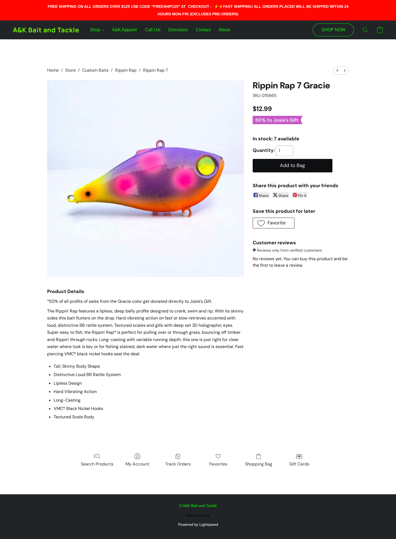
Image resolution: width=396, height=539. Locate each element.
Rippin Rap (126, 70)
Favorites (218, 464)
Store (70, 70)
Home (53, 70)
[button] (46, 30)
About (224, 29)
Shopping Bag (258, 464)
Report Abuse (198, 515)
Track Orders (178, 464)
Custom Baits (95, 70)
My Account (137, 464)
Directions (178, 29)
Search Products (97, 464)
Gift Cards (299, 464)
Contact (203, 29)
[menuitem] (337, 70)
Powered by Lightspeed (198, 524)
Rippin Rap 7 (155, 70)
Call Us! (152, 29)
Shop (95, 29)
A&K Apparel (124, 29)
